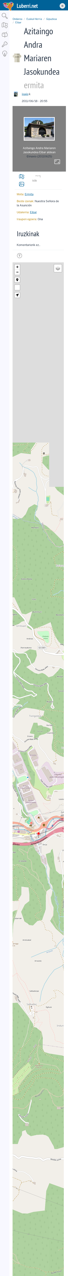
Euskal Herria (34, 19)
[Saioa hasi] (4, 47)
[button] (31, 822)
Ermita (29, 194)
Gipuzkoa (51, 19)
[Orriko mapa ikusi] (22, 176)
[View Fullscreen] (17, 287)
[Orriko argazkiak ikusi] (22, 184)
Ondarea (17, 19)
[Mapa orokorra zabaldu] (4, 28)
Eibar (18, 22)
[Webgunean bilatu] (4, 19)
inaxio (25, 94)
